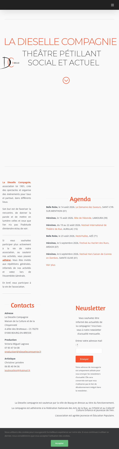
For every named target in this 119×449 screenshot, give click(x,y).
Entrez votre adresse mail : (89, 342)
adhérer (6, 260)
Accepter (59, 443)
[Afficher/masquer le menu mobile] (112, 5)
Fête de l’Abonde (82, 217)
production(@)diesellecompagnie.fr (23, 351)
